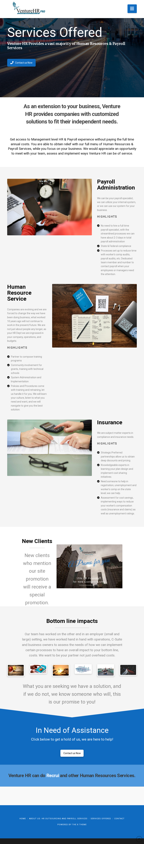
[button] (132, 8)
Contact (119, 818)
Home (22, 818)
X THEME (82, 824)
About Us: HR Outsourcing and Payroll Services (58, 818)
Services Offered (101, 818)
